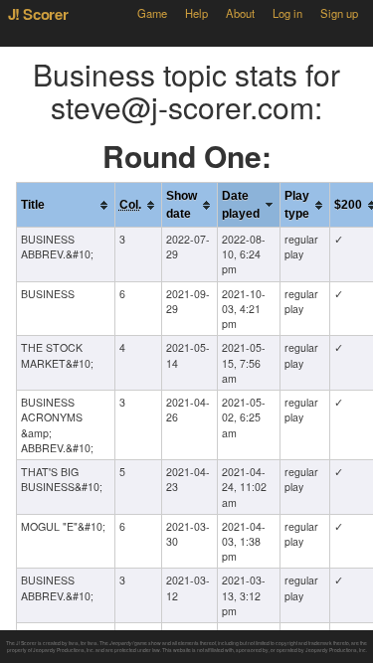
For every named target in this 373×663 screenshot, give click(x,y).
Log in (287, 13)
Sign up (339, 13)
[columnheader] (65, 205)
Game (152, 13)
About (240, 13)
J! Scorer (38, 14)
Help (196, 13)
